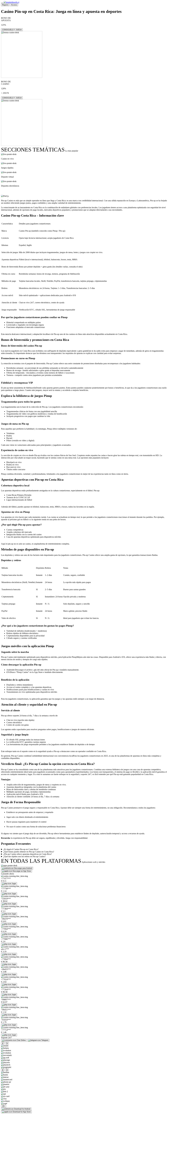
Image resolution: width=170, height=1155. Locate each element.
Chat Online (21, 1040)
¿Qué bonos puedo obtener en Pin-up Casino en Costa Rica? (28, 852)
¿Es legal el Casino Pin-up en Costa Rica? (21, 849)
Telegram (44, 1040)
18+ (3, 1106)
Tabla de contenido (16, 191)
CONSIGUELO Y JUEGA (12, 30)
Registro (5, 5)
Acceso (14, 5)
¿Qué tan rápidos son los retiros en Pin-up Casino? (24, 856)
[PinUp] (5, 196)
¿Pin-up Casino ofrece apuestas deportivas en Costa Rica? (27, 854)
